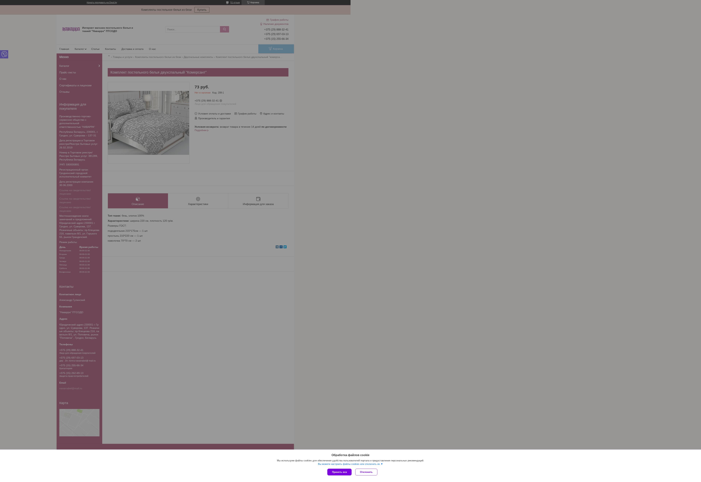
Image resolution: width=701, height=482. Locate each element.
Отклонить (366, 472)
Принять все (339, 472)
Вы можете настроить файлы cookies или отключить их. (349, 464)
